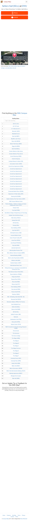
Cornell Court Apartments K (16, 188)
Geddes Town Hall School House (16, 215)
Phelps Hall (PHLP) (16, 276)
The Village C (16, 345)
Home (4, 515)
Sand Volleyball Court (15, 304)
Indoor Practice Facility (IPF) (16, 237)
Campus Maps (7, 1)
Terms (19, 515)
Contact (12, 516)
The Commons (16, 333)
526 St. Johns (16, 123)
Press (17, 516)
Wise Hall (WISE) (16, 378)
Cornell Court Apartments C (16, 173)
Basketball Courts (16, 133)
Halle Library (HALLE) (16, 217)
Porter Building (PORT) (16, 286)
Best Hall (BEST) (15, 136)
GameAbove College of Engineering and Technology (16, 212)
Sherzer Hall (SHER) (16, 309)
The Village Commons (16, 348)
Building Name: (15, 118)
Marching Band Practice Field (16, 250)
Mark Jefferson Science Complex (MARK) (16, 252)
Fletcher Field (16, 207)
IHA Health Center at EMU (16, 232)
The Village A (16, 340)
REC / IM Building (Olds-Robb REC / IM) (15, 296)
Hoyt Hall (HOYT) (16, 230)
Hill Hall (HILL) (16, 222)
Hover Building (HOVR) (16, 227)
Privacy (23, 515)
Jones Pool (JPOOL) (16, 240)
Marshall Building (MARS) (15, 255)
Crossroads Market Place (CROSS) (15, 191)
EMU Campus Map (20, 114)
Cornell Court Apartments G (16, 183)
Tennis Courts (16, 330)
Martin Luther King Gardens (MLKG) (16, 258)
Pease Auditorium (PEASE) (16, 274)
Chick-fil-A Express (16, 158)
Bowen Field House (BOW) (16, 143)
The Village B (16, 343)
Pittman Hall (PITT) (16, 284)
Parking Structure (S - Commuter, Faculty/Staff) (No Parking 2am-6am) (16, 268)
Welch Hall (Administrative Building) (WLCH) (16, 370)
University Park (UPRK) (16, 360)
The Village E (16, 353)
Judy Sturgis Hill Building (16, 242)
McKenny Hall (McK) (16, 260)
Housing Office (16, 225)
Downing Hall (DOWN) (16, 196)
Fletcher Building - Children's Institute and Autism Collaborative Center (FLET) (15, 204)
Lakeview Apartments (16, 247)
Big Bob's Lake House (16, 138)
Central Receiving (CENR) (15, 156)
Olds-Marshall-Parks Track (16, 265)
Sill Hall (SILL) (16, 311)
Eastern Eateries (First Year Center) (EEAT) (16, 199)
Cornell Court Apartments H (16, 186)
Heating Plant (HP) (16, 220)
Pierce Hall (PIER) (16, 281)
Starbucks (16, 316)
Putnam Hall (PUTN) (16, 291)
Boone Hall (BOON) (16, 141)
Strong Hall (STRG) (16, 322)
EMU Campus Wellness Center (16, 201)
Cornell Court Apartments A (16, 168)
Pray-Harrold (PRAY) (15, 289)
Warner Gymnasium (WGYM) (16, 368)
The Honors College (16, 335)
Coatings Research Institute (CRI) (16, 161)
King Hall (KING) (15, 245)
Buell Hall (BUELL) (16, 148)
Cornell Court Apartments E (16, 178)
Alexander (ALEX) (16, 131)
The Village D (16, 350)
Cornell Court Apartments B (16, 171)
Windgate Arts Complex (16, 375)
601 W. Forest (16, 126)
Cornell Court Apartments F (16, 181)
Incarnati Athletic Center (16, 235)
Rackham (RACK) (16, 294)
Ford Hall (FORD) (16, 210)
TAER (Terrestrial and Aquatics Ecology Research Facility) (16, 327)
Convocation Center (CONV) (16, 163)
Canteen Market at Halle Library (16, 151)
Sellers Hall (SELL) (10, 6)
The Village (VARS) (16, 338)
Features (9, 515)
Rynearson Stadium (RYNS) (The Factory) (16, 301)
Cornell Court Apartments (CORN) (16, 166)
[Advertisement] (14, 35)
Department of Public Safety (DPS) (15, 194)
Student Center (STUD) (16, 324)
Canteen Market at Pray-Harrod (16, 153)
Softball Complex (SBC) (16, 314)
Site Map (14, 515)
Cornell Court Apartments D (16, 176)
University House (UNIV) (16, 358)
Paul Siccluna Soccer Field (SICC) (16, 271)
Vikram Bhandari (23, 518)
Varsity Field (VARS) (16, 363)
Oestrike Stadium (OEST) (15, 263)
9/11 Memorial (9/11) (15, 128)
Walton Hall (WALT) (16, 365)
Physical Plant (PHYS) (16, 279)
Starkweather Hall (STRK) (15, 319)
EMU (24, 6)
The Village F (16, 355)
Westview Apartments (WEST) (15, 373)
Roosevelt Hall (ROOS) (16, 299)
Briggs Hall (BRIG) (16, 146)
